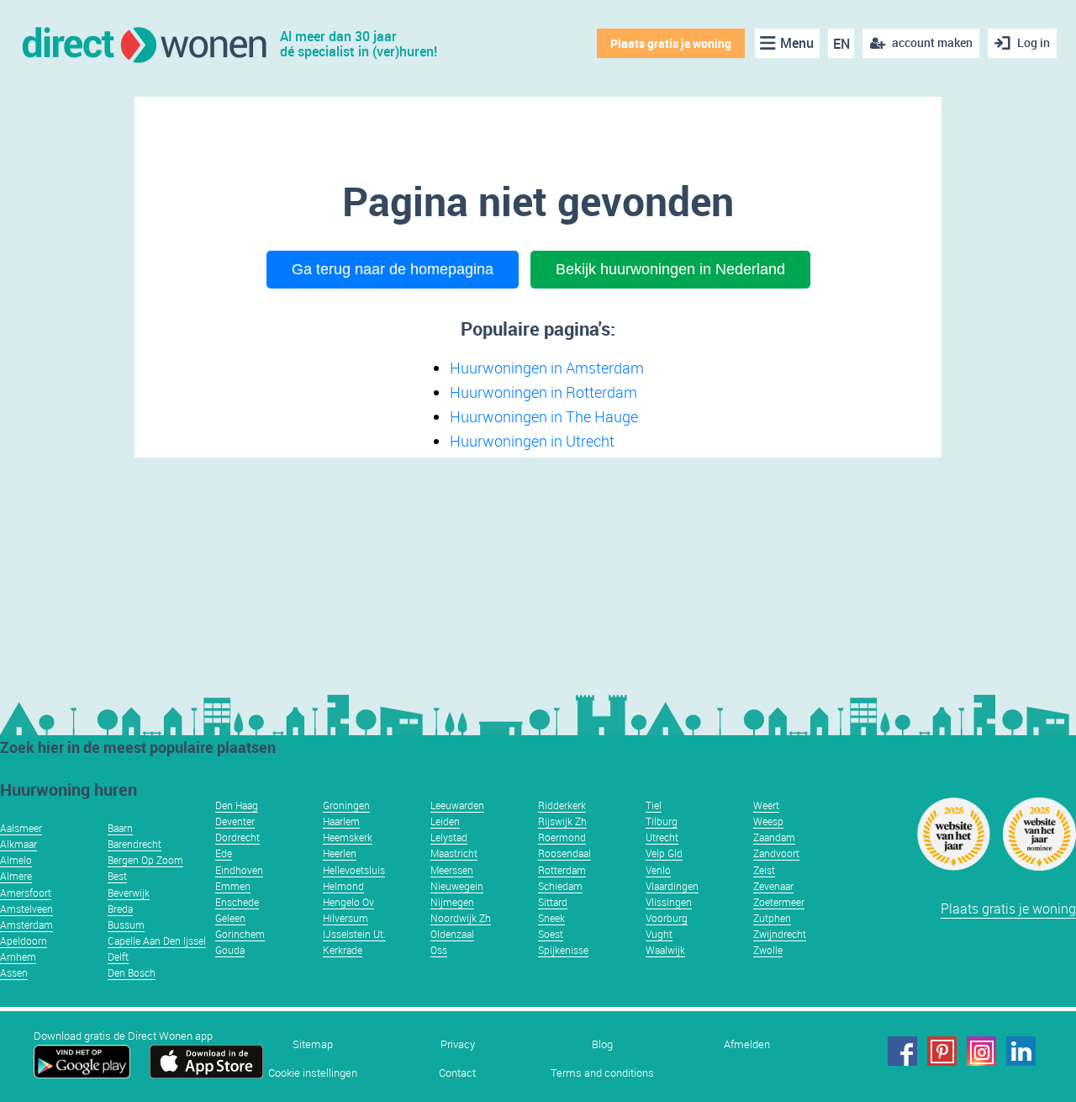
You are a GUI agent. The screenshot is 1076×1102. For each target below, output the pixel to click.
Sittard (552, 902)
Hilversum (345, 918)
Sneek (551, 918)
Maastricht (453, 853)
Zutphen (772, 918)
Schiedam (560, 886)
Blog (602, 1044)
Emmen (233, 886)
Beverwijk (129, 892)
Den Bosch (132, 972)
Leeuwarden (457, 805)
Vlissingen (669, 902)
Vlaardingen (672, 886)
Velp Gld (664, 853)
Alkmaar (18, 843)
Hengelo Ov (348, 902)
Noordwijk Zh (460, 918)
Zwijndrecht (779, 933)
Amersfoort (25, 892)
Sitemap (313, 1044)
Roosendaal (564, 853)
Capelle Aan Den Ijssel (157, 940)
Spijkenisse (563, 949)
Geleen (230, 918)
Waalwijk (665, 949)
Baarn (120, 827)
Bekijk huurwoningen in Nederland (670, 269)
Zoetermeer (778, 902)
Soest (550, 933)
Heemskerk (347, 837)
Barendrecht (134, 843)
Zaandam (774, 837)
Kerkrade (342, 949)
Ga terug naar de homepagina (392, 269)
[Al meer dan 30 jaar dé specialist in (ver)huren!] (143, 43)
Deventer (235, 821)
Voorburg (667, 918)
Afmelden (747, 1044)
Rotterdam (562, 870)
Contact (457, 1073)
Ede (223, 853)
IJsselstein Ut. (354, 933)
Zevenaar (773, 886)
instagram (981, 1051)
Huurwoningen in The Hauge (544, 416)
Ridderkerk (562, 805)
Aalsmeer (21, 827)
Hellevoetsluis (354, 870)
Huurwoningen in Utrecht (532, 441)
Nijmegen (452, 902)
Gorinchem (240, 933)
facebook (902, 1051)
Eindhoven (239, 870)
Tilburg (662, 821)
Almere (16, 875)
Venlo (658, 870)
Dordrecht (237, 837)
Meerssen (451, 870)
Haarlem (341, 821)
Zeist (764, 870)
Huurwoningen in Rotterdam (543, 392)
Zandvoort (776, 853)
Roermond (562, 837)
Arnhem (18, 956)
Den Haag (236, 805)
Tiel (654, 805)
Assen (14, 972)
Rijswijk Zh (562, 821)
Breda (120, 908)
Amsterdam (26, 924)
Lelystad (448, 837)
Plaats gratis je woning (670, 43)
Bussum (126, 924)
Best (117, 875)
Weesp (768, 821)
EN (841, 43)
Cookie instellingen (312, 1073)
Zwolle (768, 949)
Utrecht (662, 837)
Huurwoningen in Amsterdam (547, 368)
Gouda (230, 949)
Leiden (445, 821)
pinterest (942, 1051)
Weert (766, 805)
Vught (659, 933)
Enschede (237, 902)
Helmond (343, 886)
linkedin (1021, 1051)
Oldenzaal (452, 933)
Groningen (346, 805)
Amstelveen (26, 908)
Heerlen (339, 853)
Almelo (16, 859)
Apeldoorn (23, 940)
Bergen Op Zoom (145, 859)
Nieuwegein (456, 886)
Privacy (457, 1044)
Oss (438, 949)
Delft (118, 956)
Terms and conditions (602, 1073)
